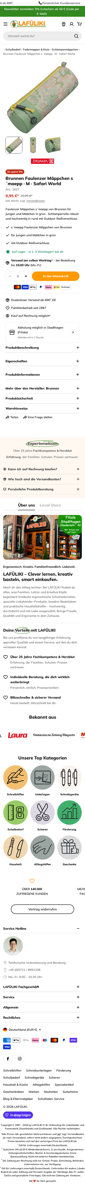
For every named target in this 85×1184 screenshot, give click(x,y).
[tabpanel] (42, 566)
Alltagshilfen (41, 1084)
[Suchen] (76, 36)
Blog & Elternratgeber (18, 1099)
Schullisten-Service (51, 1099)
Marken (34, 1092)
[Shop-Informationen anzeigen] (73, 332)
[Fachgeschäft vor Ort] (63, 24)
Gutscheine (70, 1092)
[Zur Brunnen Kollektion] (42, 161)
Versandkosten (35, 200)
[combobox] (42, 36)
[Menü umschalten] (5, 24)
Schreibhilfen (12, 1070)
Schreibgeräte (34, 1077)
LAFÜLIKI (20, 1107)
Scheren (54, 1077)
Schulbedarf (13, 49)
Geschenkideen (13, 1092)
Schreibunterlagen (39, 1070)
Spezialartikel (64, 1084)
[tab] (26, 506)
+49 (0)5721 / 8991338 (24, 970)
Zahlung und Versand (30, 1171)
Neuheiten (51, 1092)
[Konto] (71, 24)
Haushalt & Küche (15, 1084)
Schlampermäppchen (65, 49)
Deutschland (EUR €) (23, 1030)
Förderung (63, 1070)
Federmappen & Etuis (36, 49)
